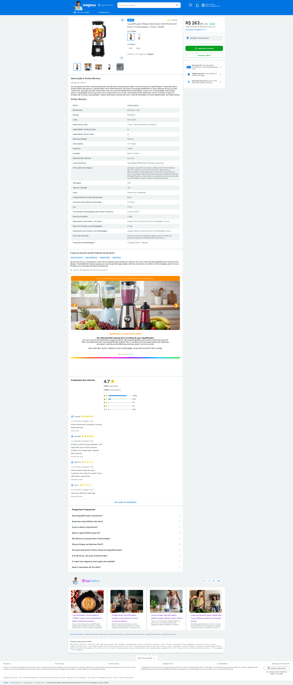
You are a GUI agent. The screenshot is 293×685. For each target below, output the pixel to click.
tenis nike (111, 648)
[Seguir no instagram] (214, 581)
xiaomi (169, 646)
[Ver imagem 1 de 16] (99, 38)
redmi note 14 (102, 648)
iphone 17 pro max (111, 646)
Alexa (207, 648)
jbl (94, 648)
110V (130, 48)
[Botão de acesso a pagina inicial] (84, 5)
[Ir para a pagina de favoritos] (190, 5)
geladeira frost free (169, 648)
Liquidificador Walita (152, 634)
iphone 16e (151, 646)
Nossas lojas (59, 664)
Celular (199, 646)
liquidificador (140, 648)
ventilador (177, 646)
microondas (93, 646)
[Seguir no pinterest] (219, 581)
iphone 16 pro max (179, 644)
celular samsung (140, 646)
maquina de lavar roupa (125, 648)
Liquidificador (28, 683)
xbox (207, 644)
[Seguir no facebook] (209, 581)
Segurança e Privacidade (280, 664)
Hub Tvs (141, 644)
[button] (177, 5)
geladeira (191, 644)
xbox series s (161, 646)
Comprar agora (204, 55)
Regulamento (168, 664)
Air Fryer (169, 644)
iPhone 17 (83, 644)
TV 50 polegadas (217, 648)
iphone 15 (148, 644)
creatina (73, 646)
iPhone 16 (91, 644)
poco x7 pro (200, 644)
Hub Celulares (120, 644)
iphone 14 (156, 644)
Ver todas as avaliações (125, 502)
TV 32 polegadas (77, 650)
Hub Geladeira (131, 644)
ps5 (163, 644)
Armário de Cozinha (197, 648)
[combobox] (149, 5)
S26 (97, 644)
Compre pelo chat (278, 668)
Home (6, 683)
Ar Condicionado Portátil (212, 646)
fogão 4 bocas (183, 648)
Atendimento (104, 12)
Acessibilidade (222, 664)
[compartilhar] (121, 58)
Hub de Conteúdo (107, 644)
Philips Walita (132, 105)
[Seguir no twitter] (204, 581)
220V (138, 48)
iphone (213, 644)
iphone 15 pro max (125, 646)
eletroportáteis (15, 683)
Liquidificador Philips (116, 634)
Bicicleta (79, 648)
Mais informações (145, 658)
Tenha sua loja (113, 664)
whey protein (82, 646)
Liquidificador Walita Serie (134, 634)
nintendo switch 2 (188, 646)
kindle (101, 646)
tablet (72, 648)
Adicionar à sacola (206, 48)
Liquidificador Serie (168, 634)
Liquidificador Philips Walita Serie (96, 634)
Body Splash (88, 648)
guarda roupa (156, 648)
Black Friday (74, 644)
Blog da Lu (7, 664)
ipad (147, 648)
